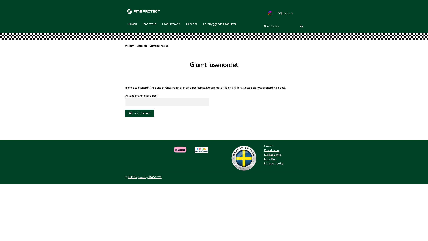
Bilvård (132, 24)
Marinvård (149, 24)
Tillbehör (191, 24)
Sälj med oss (285, 13)
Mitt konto (142, 46)
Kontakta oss (271, 150)
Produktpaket (171, 24)
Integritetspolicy (273, 164)
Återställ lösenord (139, 113)
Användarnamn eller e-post (149, 96)
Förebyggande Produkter (219, 24)
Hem (131, 46)
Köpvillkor (270, 159)
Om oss (268, 146)
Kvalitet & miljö (272, 155)
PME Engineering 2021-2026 (145, 177)
